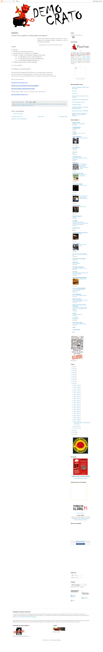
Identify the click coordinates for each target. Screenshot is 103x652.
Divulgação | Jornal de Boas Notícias (80, 99)
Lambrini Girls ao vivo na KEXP (79, 133)
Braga (85, 519)
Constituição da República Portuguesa (27, 616)
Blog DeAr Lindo (76, 122)
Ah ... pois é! (75, 319)
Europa (54, 104)
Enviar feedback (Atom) (22, 118)
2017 (73, 378)
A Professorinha (76, 329)
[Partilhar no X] (32, 102)
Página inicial (41, 116)
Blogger (59, 640)
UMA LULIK (75, 262)
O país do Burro (76, 243)
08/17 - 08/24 (76, 400)
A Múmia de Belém (82, 278)
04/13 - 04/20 (76, 415)
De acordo (74, 91)
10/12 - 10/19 (76, 392)
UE (32, 105)
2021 (73, 370)
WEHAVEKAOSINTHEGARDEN (80, 277)
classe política (29, 104)
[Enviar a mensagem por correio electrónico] (27, 102)
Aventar (74, 132)
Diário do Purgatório (77, 216)
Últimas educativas (77, 299)
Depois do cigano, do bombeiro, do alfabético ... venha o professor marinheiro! (79, 114)
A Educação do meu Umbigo (79, 258)
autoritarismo (18, 104)
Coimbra (76, 519)
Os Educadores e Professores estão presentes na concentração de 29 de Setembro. (80, 308)
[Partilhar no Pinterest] (35, 102)
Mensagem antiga (63, 116)
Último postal (75, 148)
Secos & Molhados (77, 294)
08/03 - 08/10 (76, 402)
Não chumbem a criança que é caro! (80, 268)
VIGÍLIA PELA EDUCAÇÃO (80, 476)
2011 (73, 434)
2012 (73, 432)
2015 (73, 381)
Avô (73, 229)
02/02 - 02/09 (76, 426)
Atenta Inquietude (77, 127)
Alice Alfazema (76, 147)
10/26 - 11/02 (76, 391)
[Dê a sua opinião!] (31, 102)
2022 (73, 368)
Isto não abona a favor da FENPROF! (80, 110)
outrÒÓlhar (75, 220)
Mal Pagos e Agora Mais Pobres (79, 123)
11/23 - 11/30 (76, 387)
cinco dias (75, 271)
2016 (73, 379)
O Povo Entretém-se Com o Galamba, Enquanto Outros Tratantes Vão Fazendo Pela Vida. (83, 166)
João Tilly (75, 194)
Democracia (35, 104)
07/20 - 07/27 (76, 404)
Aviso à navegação (76, 263)
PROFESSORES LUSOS (78, 173)
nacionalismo (14, 105)
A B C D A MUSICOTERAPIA (79, 288)
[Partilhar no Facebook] (34, 102)
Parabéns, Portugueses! (77, 314)
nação (64, 104)
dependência (40, 104)
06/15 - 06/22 (76, 407)
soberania (27, 105)
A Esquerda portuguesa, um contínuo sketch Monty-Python (80, 108)
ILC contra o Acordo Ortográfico (80, 254)
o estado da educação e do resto (80, 232)
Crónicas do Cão (76, 205)
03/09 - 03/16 (76, 419)
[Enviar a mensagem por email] (29, 102)
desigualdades (46, 104)
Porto (88, 518)
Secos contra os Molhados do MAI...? (80, 295)
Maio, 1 (80, 233)
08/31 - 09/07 (76, 398)
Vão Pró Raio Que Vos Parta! (78, 102)
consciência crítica (77, 156)
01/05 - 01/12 (76, 428)
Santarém (84, 518)
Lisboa (79, 518)
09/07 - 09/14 (76, 396)
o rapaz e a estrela (83, 185)
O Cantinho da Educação (78, 267)
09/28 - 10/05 (76, 394)
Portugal (22, 105)
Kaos (81, 50)
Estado (50, 104)
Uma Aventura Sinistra (78, 322)
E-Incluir (74, 313)
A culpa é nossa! (82, 206)
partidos (19, 105)
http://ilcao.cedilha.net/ (80, 78)
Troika (30, 105)
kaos (74, 332)
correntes (75, 152)
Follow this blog (80, 543)
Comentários (76, 577)
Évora (82, 519)
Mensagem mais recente (17, 116)
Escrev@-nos (79, 35)
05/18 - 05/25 (76, 411)
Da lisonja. (75, 217)
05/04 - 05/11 (76, 413)
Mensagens (75, 575)
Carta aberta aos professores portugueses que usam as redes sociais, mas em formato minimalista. (80, 223)
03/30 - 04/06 (76, 417)
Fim (73, 255)
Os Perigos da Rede (76, 104)
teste (73, 153)
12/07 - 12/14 (76, 385)
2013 (73, 430)
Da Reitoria (75, 162)
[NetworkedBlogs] (80, 541)
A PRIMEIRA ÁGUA (76, 128)
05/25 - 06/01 (76, 409)
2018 (73, 376)
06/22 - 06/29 (76, 406)
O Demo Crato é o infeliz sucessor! (79, 323)
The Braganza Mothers (78, 184)
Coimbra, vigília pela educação (80, 478)
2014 (73, 383)
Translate (82, 587)
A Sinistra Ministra (85, 56)
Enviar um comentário (18, 113)
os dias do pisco (76, 228)
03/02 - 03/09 (76, 421)
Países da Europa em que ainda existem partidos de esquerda (83, 197)
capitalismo (24, 104)
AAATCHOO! (75, 318)
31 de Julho (74, 93)
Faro (79, 519)
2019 (73, 374)
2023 (73, 366)
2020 (73, 372)
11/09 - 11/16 (76, 389)
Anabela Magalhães (77, 136)
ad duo (74, 327)
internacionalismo (59, 104)
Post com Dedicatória (83, 137)
